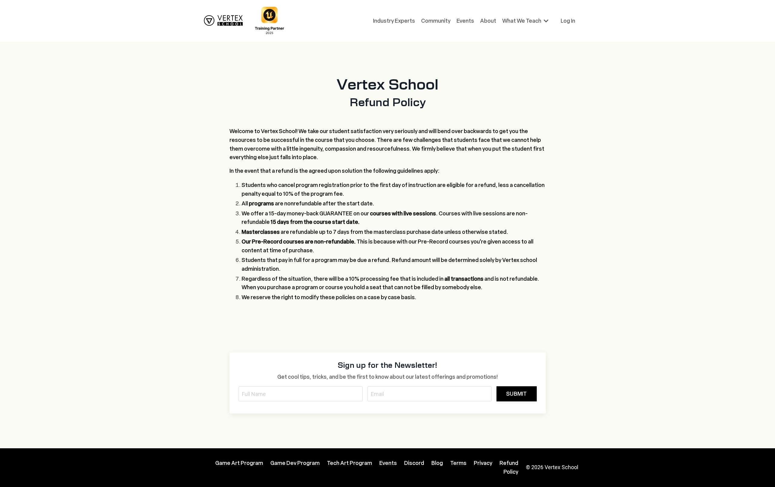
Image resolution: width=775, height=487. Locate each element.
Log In (568, 21)
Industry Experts (394, 21)
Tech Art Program (349, 463)
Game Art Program (239, 463)
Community (435, 21)
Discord (414, 463)
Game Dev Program (295, 463)
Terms (458, 463)
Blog (437, 463)
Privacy (483, 463)
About (488, 21)
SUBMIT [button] (516, 394)
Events (465, 21)
